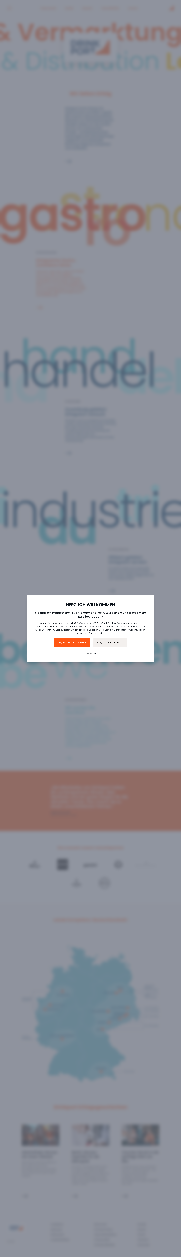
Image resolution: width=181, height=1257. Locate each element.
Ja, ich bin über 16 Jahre (72, 642)
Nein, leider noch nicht (109, 642)
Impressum (91, 653)
